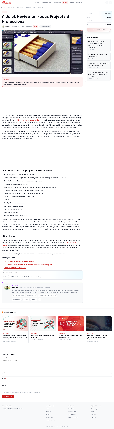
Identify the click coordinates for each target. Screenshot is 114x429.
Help (72, 2)
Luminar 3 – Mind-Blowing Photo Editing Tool (19, 261)
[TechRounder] (6, 2)
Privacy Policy (49, 417)
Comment (4, 357)
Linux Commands (73, 417)
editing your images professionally (27, 120)
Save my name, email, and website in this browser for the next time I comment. (22, 392)
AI (91, 420)
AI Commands (72, 414)
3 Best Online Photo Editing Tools (15, 268)
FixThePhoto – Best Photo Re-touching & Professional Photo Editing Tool (28, 265)
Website (26, 299)
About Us (48, 411)
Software (5, 12)
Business (93, 417)
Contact (80, 2)
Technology (94, 409)
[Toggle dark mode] (110, 2)
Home (37, 2)
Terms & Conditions (51, 420)
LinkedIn (33, 299)
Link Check (71, 409)
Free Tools (58, 2)
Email (4, 379)
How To (93, 411)
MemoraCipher (72, 411)
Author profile (16, 299)
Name (4, 372)
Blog (66, 2)
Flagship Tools (47, 2)
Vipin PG (7, 26)
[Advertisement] (42, 100)
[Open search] (106, 2)
